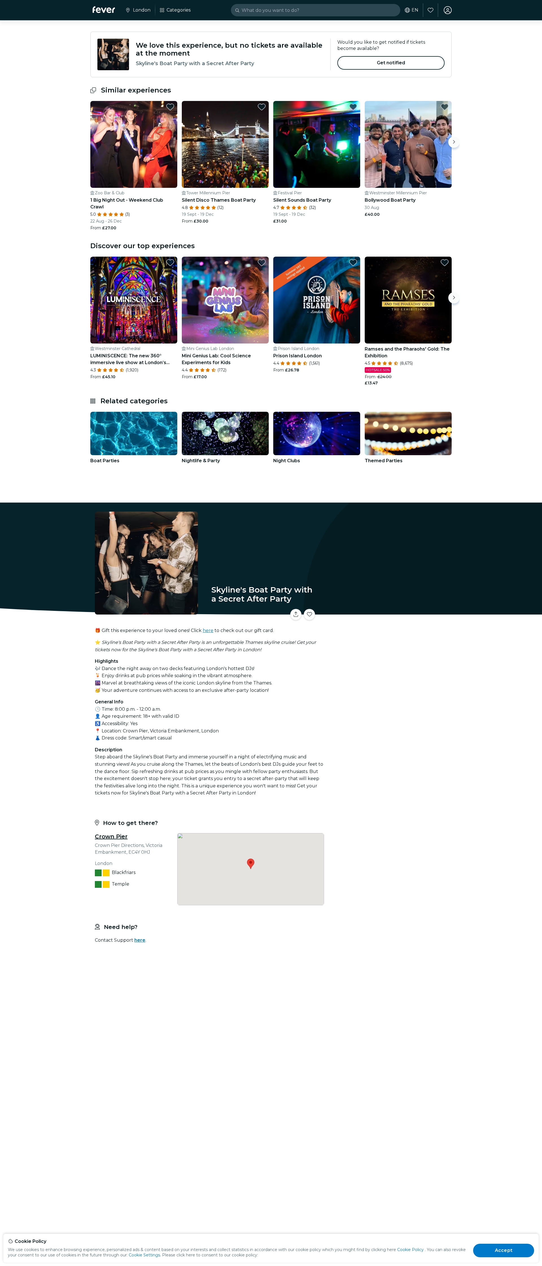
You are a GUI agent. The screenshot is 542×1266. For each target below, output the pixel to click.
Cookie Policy (410, 1249)
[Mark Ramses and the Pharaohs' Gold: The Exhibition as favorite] (444, 262)
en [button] (415, 10)
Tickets (389, 611)
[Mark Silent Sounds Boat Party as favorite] (353, 107)
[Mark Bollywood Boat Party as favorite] (444, 107)
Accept (503, 1250)
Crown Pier (111, 836)
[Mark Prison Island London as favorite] (353, 262)
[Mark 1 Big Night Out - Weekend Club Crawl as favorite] (170, 107)
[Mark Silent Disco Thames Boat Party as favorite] (261, 107)
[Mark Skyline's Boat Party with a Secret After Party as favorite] (309, 614)
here (208, 630)
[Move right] (454, 142)
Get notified (391, 62)
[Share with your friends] (295, 614)
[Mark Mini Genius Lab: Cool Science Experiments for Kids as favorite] (261, 262)
